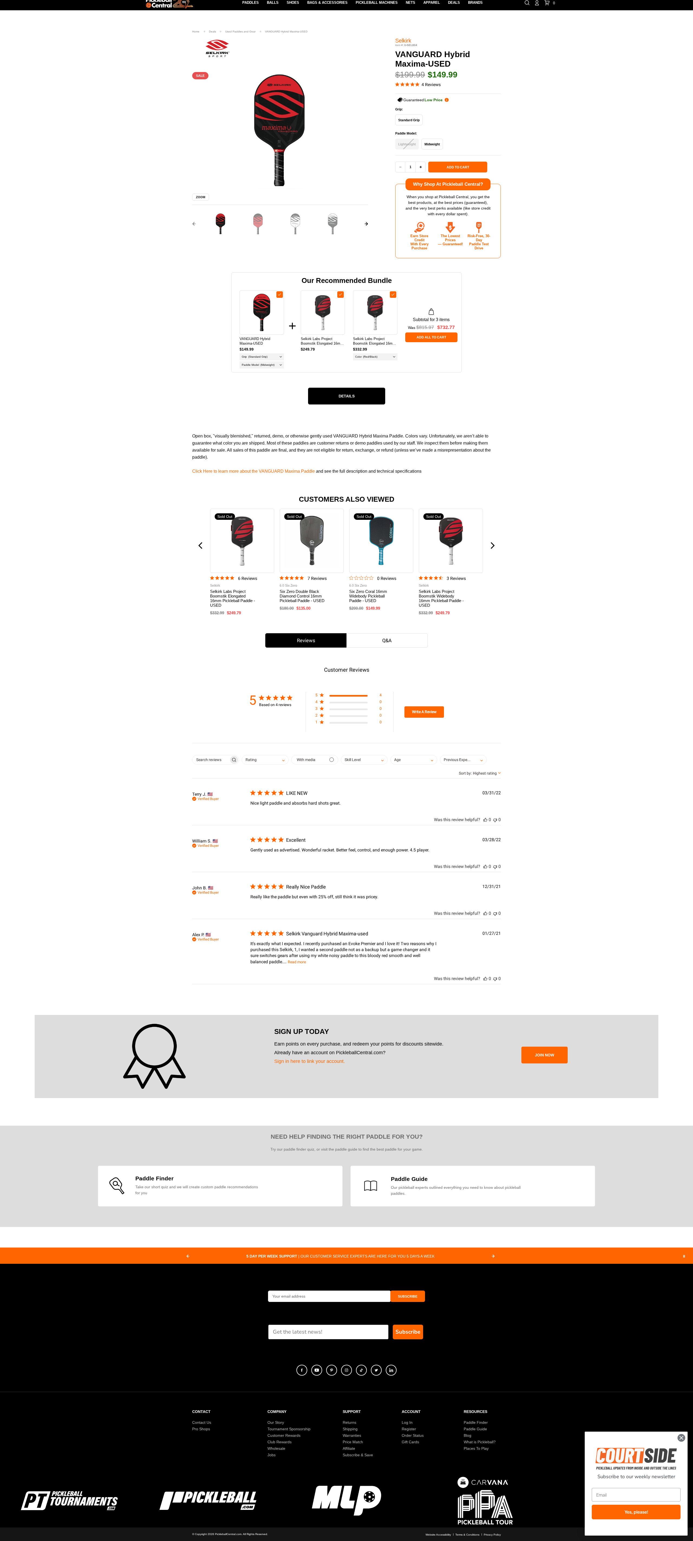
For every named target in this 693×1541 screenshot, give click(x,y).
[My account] (537, 2)
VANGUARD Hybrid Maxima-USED (255, 341)
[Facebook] (301, 1370)
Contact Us (201, 1422)
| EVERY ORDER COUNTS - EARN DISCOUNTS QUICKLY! (340, 1256)
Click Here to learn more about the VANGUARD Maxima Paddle (253, 471)
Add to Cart (458, 167)
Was (421, 327)
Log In (407, 1422)
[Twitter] (376, 1370)
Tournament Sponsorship (288, 1429)
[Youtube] (316, 1370)
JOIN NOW (544, 1055)
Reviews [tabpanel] (306, 640)
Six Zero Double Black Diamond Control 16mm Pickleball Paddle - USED (302, 596)
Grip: (399, 109)
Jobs (271, 1455)
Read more (297, 962)
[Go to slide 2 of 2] (194, 224)
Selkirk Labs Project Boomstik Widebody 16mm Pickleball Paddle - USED (441, 598)
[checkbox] (279, 294)
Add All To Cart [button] (431, 337)
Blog (467, 1435)
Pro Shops (201, 1429)
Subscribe (407, 1332)
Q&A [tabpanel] (387, 640)
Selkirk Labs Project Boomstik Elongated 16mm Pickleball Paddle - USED (322, 341)
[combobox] (265, 760)
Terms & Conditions (467, 1534)
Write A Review (424, 712)
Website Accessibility (438, 1534)
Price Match (353, 1442)
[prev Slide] (188, 1256)
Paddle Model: (406, 133)
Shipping (350, 1429)
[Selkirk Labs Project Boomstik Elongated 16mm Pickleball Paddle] (375, 312)
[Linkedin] (391, 1370)
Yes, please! (636, 1512)
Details (347, 396)
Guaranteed (423, 100)
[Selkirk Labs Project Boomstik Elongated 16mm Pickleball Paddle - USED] (322, 312)
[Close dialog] (681, 1438)
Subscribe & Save (358, 1455)
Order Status (413, 1435)
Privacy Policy (492, 1534)
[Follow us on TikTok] (361, 1370)
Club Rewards (279, 1442)
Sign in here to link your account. (309, 1061)
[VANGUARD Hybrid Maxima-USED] (261, 312)
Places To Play (476, 1448)
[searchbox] (210, 759)
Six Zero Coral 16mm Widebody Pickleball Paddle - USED (368, 596)
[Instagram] (346, 1370)
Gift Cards (410, 1442)
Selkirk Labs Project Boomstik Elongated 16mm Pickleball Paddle (374, 341)
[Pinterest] (331, 1370)
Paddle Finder (476, 1422)
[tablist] (346, 640)
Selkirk (403, 41)
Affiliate (349, 1448)
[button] (220, 224)
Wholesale (276, 1448)
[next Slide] (493, 1256)
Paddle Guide (475, 1429)
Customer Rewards (283, 1435)
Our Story (275, 1422)
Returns (349, 1422)
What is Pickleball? (480, 1442)
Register (409, 1429)
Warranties (352, 1435)
